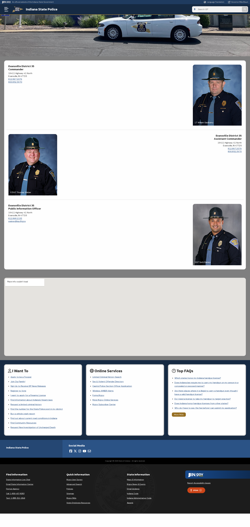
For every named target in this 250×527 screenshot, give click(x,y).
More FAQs (179, 414)
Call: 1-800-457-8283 (15, 493)
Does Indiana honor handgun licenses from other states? (201, 403)
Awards (130, 503)
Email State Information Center (19, 484)
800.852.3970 (15, 82)
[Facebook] (70, 451)
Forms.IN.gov (98, 395)
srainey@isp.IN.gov (17, 221)
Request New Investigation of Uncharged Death (33, 427)
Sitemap (70, 493)
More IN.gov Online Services (105, 400)
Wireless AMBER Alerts (103, 390)
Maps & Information (135, 479)
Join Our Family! (18, 381)
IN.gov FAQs (71, 498)
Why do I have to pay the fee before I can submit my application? (205, 408)
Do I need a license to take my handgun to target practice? (202, 398)
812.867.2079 (15, 79)
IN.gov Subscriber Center (104, 404)
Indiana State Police (41, 9)
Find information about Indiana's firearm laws (32, 400)
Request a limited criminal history (26, 404)
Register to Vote (18, 390)
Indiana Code (132, 493)
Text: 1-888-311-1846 (15, 498)
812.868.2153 (15, 218)
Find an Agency (12, 489)
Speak (195, 490)
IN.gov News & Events (136, 484)
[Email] (89, 451)
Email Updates (133, 489)
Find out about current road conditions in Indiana (34, 418)
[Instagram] (79, 451)
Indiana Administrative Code (139, 498)
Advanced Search (74, 484)
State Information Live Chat (18, 479)
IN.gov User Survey (75, 479)
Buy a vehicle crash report (23, 413)
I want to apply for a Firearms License (28, 395)
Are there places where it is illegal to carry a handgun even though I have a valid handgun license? (206, 392)
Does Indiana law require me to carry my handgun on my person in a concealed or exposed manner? (206, 384)
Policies (70, 489)
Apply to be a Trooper (21, 377)
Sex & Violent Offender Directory (108, 381)
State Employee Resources (78, 503)
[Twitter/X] (75, 451)
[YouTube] (84, 451)
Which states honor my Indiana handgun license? (197, 378)
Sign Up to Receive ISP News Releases (28, 386)
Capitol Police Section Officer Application (112, 386)
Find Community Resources (23, 422)
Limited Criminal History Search (106, 377)
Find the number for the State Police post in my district (37, 409)
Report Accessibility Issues (199, 483)
